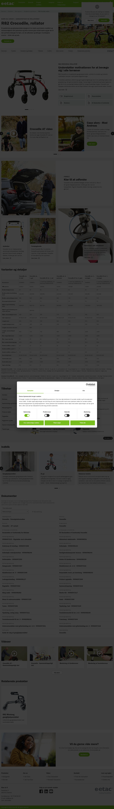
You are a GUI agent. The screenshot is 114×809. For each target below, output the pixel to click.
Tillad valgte (57, 423)
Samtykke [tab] (30, 390)
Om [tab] (84, 390)
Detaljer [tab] (57, 390)
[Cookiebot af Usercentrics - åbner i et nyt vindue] (87, 384)
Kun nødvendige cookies (31, 423)
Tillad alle (83, 423)
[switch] (47, 415)
